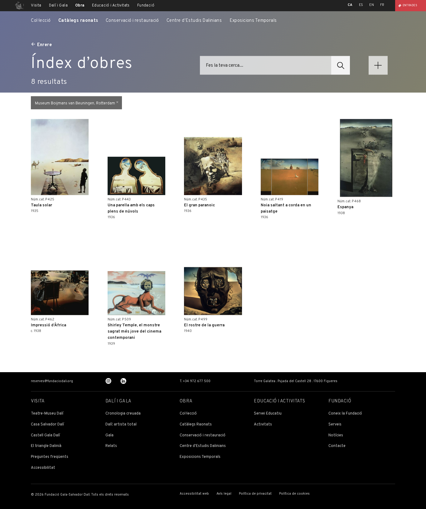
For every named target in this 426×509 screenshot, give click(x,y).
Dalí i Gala (58, 5)
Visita (36, 5)
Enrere (44, 45)
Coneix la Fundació (345, 413)
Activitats (263, 424)
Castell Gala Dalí (45, 435)
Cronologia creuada (123, 413)
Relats (111, 446)
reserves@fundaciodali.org (52, 381)
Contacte (337, 446)
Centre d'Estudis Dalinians (194, 21)
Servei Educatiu (268, 413)
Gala (109, 435)
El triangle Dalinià (46, 446)
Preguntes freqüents (49, 457)
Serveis (334, 424)
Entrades (410, 5)
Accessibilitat (43, 468)
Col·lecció (41, 21)
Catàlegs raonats (78, 21)
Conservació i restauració (132, 21)
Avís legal (223, 494)
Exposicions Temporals (253, 21)
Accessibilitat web (194, 494)
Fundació (145, 5)
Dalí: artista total (121, 424)
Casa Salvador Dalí (47, 424)
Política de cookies (294, 494)
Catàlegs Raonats (196, 424)
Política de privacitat (255, 494)
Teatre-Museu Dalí (47, 413)
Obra (80, 5)
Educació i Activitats (111, 5)
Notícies (335, 435)
